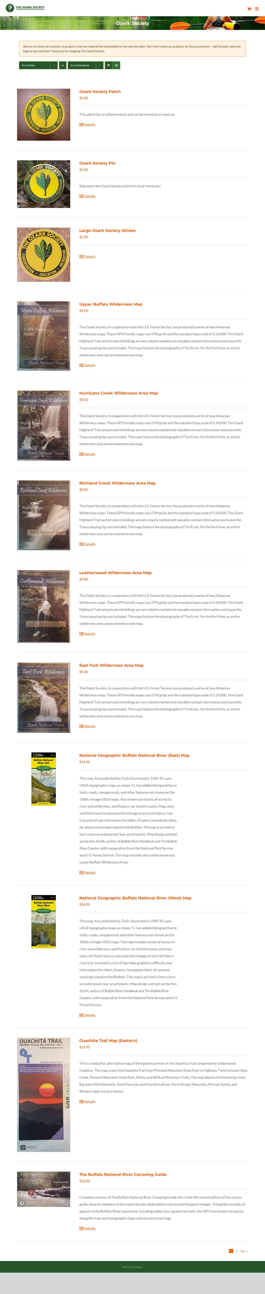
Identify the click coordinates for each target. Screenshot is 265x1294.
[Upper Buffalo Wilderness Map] (43, 336)
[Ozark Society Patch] (43, 115)
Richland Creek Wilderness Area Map (117, 483)
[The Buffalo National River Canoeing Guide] (43, 1189)
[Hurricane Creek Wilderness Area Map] (43, 425)
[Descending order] (63, 65)
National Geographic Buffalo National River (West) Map (135, 898)
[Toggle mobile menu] (257, 9)
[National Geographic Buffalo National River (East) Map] (43, 779)
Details (89, 124)
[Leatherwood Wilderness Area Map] (43, 606)
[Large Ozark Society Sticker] (43, 255)
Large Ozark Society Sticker (107, 230)
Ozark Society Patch (100, 91)
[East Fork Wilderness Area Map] (43, 697)
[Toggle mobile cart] (249, 9)
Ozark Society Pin (97, 163)
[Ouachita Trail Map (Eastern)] (43, 1095)
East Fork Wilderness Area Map (111, 665)
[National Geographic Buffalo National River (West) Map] (43, 921)
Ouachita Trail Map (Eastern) (108, 1040)
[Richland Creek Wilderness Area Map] (43, 515)
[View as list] (116, 65)
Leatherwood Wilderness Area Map (115, 572)
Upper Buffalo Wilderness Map (110, 304)
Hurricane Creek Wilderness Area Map (118, 393)
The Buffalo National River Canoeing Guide (123, 1174)
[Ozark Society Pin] (43, 184)
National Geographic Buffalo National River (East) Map (134, 755)
